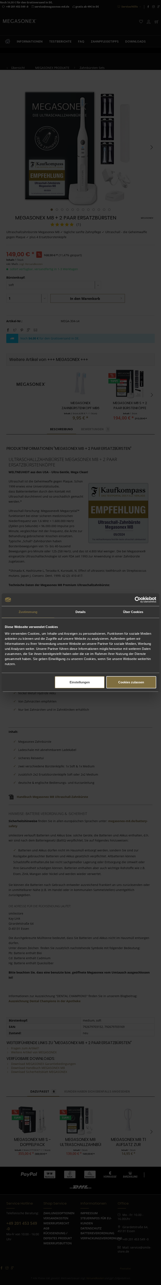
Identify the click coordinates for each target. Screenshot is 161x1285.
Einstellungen (80, 682)
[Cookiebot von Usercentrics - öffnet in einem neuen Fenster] (137, 600)
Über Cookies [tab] (133, 612)
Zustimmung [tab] (28, 612)
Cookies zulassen (131, 682)
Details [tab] (80, 612)
